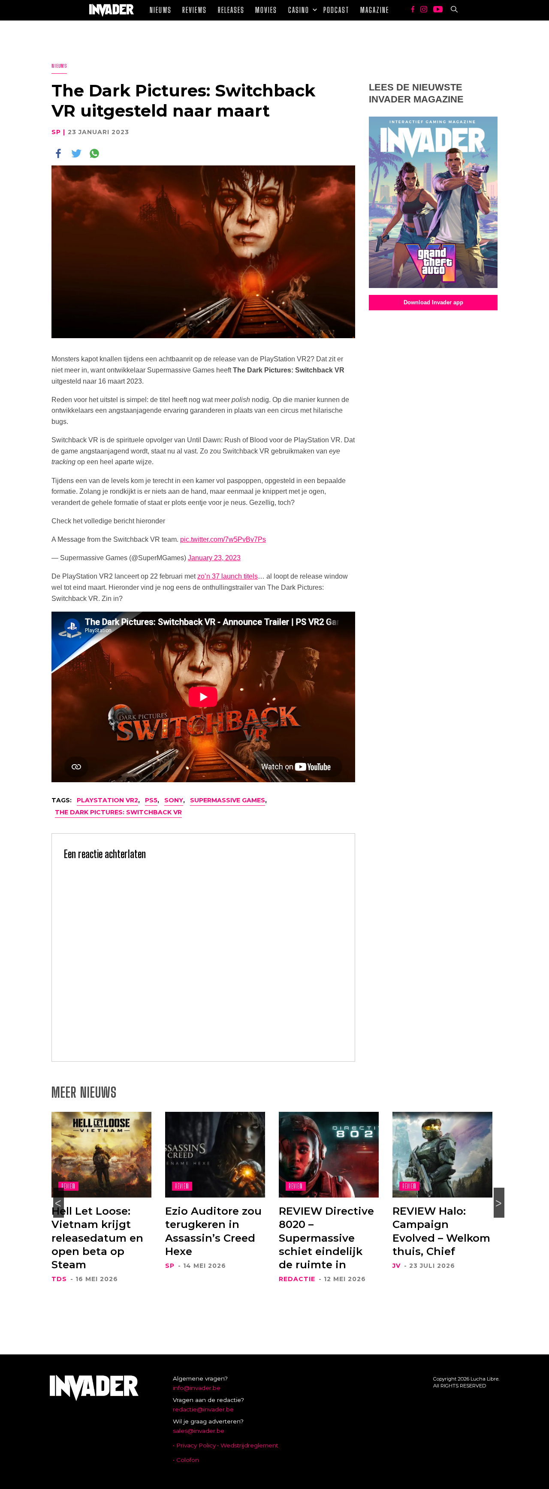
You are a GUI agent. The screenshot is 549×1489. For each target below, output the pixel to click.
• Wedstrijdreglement (247, 1445)
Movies (266, 10)
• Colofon (186, 1459)
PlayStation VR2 (107, 800)
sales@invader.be (198, 1430)
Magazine (374, 10)
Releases (231, 10)
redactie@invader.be (203, 1409)
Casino (298, 10)
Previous (58, 1203)
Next (499, 1203)
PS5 (151, 800)
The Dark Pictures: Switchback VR (118, 812)
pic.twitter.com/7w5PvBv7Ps (223, 539)
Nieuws (161, 10)
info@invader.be (196, 1387)
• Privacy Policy (194, 1445)
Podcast (336, 10)
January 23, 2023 (214, 557)
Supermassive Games (227, 800)
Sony (173, 800)
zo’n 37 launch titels (227, 576)
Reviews (194, 10)
